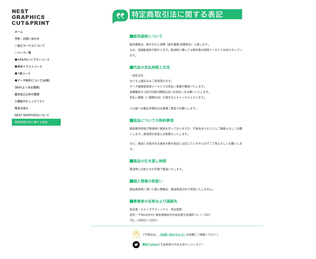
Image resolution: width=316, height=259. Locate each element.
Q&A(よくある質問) (27, 87)
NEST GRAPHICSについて (32, 115)
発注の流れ (21, 108)
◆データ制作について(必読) (32, 80)
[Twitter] (136, 244)
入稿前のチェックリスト (30, 101)
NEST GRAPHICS (28, 14)
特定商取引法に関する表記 (31, 122)
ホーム (19, 31)
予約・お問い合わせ (27, 38)
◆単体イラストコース (28, 66)
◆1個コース (22, 73)
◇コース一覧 (23, 52)
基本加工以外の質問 (27, 94)
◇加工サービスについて (30, 45)
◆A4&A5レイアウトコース (32, 59)
